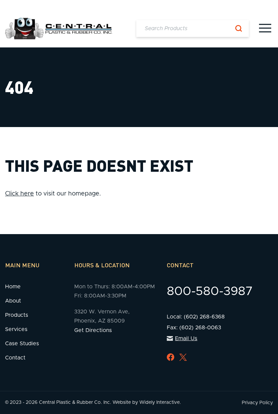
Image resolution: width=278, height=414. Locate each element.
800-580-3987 (210, 291)
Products (16, 315)
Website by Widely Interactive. (147, 402)
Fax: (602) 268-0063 (194, 327)
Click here (19, 194)
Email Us (186, 338)
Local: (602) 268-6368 (196, 316)
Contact (15, 357)
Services (16, 329)
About (13, 301)
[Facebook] (170, 357)
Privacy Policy (257, 402)
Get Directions (93, 330)
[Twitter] (183, 357)
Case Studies (22, 343)
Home (13, 286)
